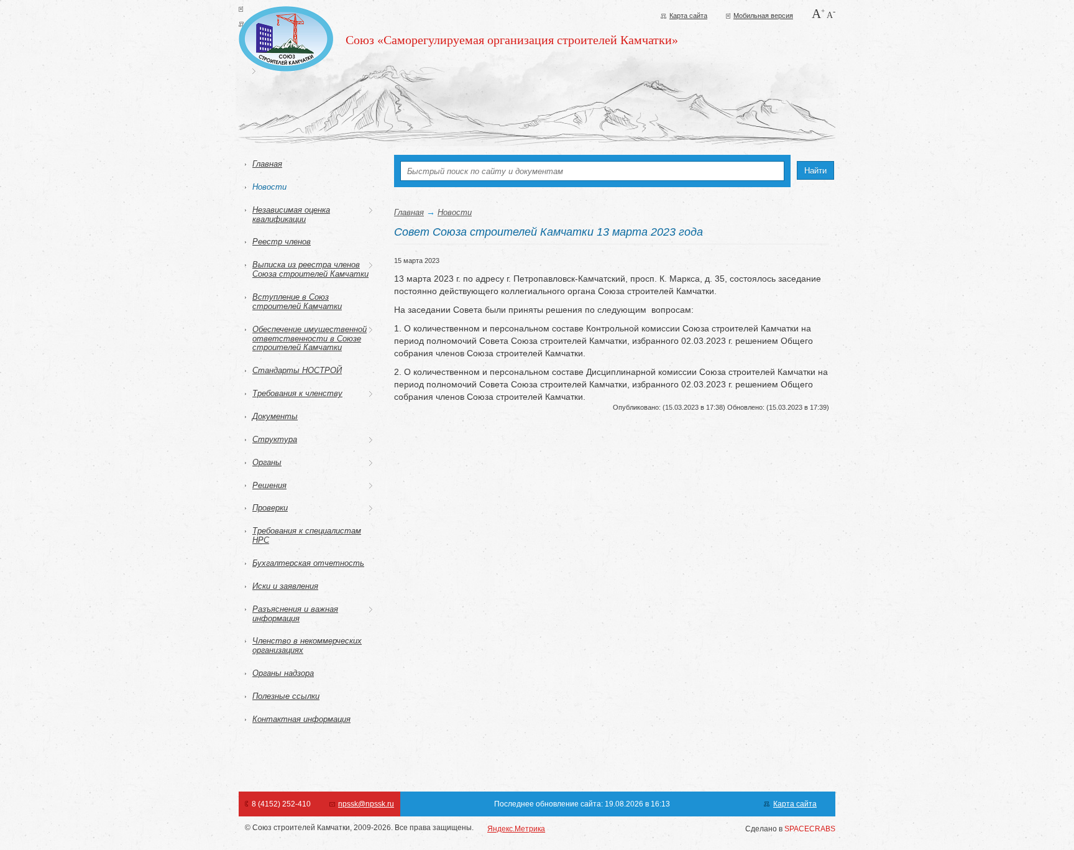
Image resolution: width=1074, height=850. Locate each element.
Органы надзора (283, 673)
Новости (269, 187)
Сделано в (790, 829)
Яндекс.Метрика (516, 829)
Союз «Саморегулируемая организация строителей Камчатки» (512, 40)
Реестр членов (281, 241)
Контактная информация (301, 719)
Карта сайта (688, 15)
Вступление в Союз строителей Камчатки (297, 301)
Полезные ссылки (285, 696)
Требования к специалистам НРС (306, 535)
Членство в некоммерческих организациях (307, 645)
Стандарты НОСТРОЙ (297, 370)
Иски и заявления (285, 586)
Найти (815, 170)
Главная (267, 164)
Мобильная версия (763, 15)
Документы (275, 416)
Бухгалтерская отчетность (308, 563)
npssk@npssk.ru (366, 804)
